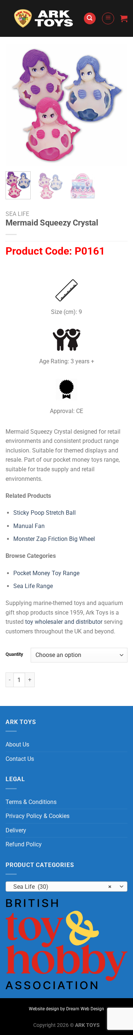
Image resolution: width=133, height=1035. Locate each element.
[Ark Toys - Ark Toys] (44, 18)
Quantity (14, 654)
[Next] (115, 105)
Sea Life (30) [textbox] (62, 886)
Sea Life (17, 213)
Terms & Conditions (31, 801)
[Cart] (123, 18)
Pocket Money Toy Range (46, 573)
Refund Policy (24, 844)
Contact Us (20, 758)
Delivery (16, 830)
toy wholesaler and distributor (63, 621)
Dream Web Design (85, 1008)
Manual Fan (29, 525)
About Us (17, 744)
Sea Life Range (33, 586)
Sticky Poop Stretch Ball (44, 512)
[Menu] (108, 18)
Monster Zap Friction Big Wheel (54, 538)
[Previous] (17, 105)
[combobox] (66, 886)
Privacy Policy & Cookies (37, 815)
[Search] (90, 19)
